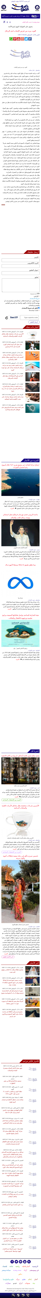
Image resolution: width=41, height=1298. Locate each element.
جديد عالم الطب (27, 22)
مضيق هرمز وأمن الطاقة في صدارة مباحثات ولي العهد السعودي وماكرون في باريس (12, 1014)
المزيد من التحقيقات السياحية (12, 800)
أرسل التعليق (34, 322)
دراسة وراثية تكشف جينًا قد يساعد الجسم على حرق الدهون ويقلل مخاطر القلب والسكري (12, 357)
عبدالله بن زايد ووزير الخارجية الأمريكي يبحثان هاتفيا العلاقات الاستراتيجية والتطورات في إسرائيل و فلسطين (13, 1154)
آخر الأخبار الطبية (8, 957)
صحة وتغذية (36, 22)
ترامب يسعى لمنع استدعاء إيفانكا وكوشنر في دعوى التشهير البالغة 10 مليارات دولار (12, 982)
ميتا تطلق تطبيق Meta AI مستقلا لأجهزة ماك (20, 565)
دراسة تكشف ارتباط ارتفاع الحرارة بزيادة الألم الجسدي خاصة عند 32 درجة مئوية (13, 389)
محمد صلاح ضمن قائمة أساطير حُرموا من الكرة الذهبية (20, 756)
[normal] (7, 22)
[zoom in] (4, 22)
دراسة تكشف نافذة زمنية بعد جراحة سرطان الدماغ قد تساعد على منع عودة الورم (13, 368)
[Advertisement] (20, 228)
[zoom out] (10, 22)
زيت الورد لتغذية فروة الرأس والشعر (12, 1204)
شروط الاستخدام (35, 298)
